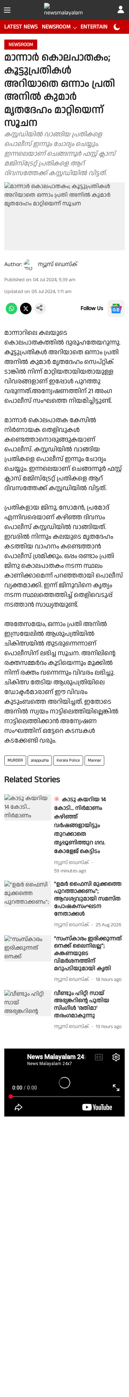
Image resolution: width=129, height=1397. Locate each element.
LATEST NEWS (21, 27)
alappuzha (40, 760)
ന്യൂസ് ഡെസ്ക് (57, 264)
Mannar (94, 760)
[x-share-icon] (26, 313)
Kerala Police (68, 760)
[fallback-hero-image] (27, 807)
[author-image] (29, 264)
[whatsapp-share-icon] (11, 313)
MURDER (15, 760)
